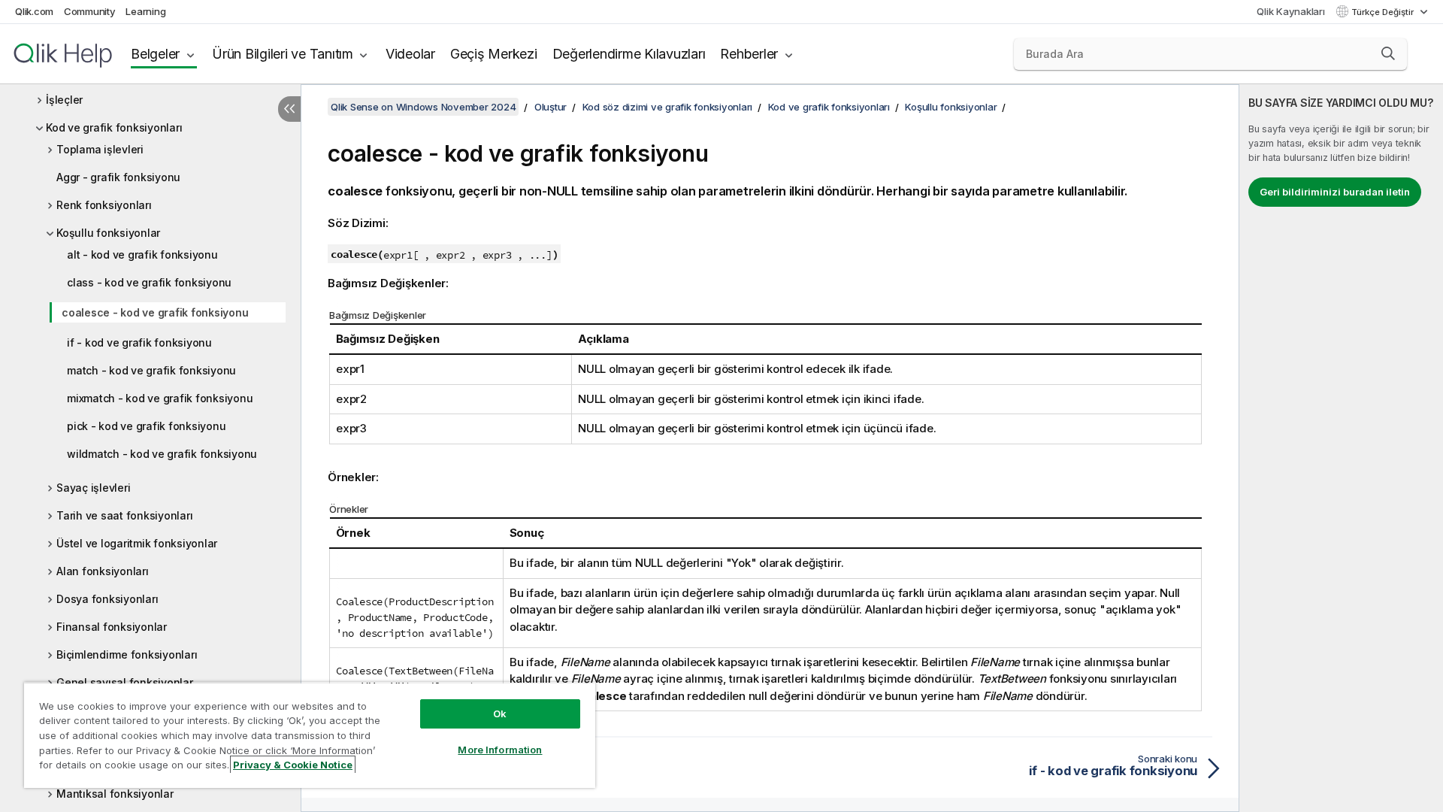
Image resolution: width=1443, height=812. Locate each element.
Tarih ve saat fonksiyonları (124, 515)
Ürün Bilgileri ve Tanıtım (282, 54)
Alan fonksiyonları (102, 571)
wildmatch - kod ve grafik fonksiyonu (162, 453)
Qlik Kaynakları (1290, 11)
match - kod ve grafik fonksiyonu (151, 370)
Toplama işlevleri (100, 149)
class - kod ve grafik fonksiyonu (149, 282)
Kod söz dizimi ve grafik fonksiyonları (667, 107)
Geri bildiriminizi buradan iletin (1335, 192)
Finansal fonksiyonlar (111, 626)
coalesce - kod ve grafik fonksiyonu (155, 312)
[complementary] (1341, 448)
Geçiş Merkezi (493, 54)
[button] (1388, 53)
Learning (145, 11)
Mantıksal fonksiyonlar (115, 793)
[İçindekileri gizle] (289, 109)
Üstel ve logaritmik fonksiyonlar (136, 543)
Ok (500, 713)
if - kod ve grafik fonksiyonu (139, 342)
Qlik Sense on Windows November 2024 (423, 107)
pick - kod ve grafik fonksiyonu (146, 426)
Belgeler (155, 54)
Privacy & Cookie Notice (292, 765)
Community (90, 11)
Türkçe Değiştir (1383, 12)
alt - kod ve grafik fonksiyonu (142, 254)
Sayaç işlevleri (93, 487)
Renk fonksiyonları (104, 204)
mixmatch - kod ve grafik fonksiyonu (160, 398)
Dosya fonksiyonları (107, 598)
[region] (309, 735)
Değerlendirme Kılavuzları (629, 54)
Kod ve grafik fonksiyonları (114, 127)
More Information (500, 750)
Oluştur (550, 107)
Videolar (410, 54)
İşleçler (64, 99)
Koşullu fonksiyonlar (108, 232)
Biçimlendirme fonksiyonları (126, 654)
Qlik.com (34, 11)
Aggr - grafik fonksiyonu (118, 177)
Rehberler (749, 54)
